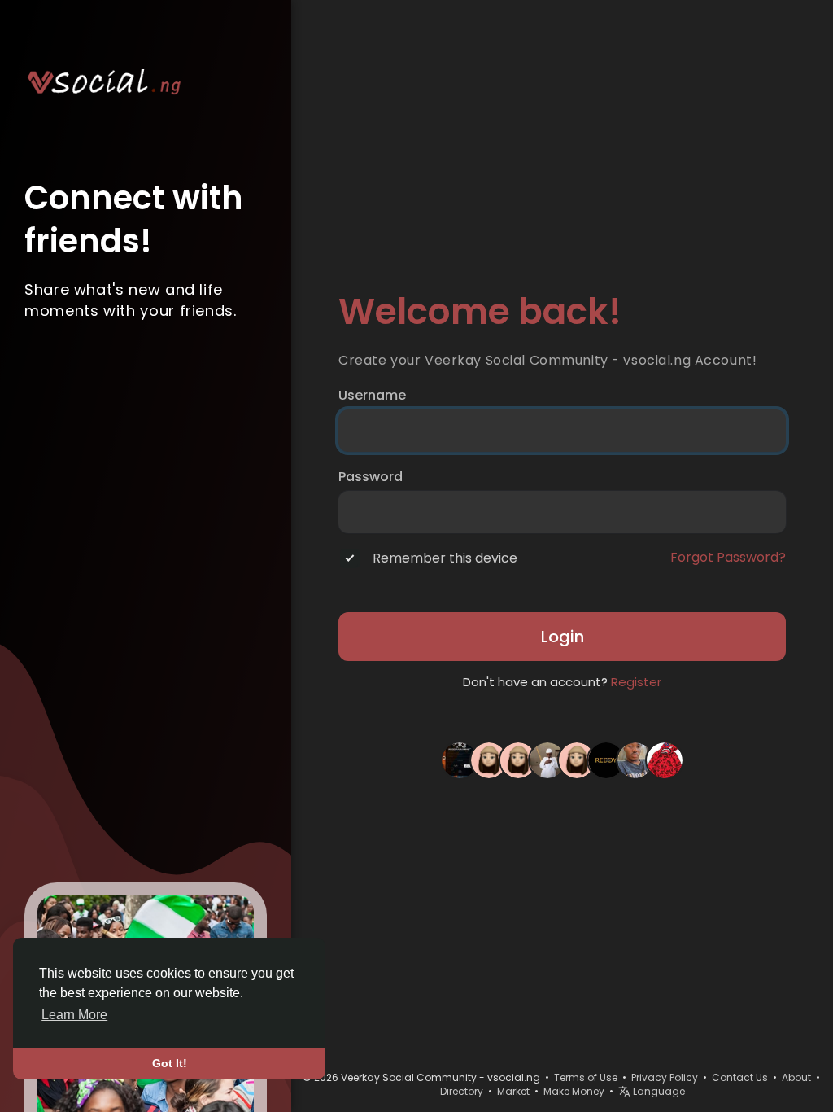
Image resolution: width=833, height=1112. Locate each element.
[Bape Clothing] (665, 759)
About (796, 1077)
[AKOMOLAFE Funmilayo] (518, 759)
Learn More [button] (74, 1015)
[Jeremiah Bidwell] (577, 759)
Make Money (573, 1091)
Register (636, 681)
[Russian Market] (460, 759)
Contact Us (740, 1077)
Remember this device (445, 558)
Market (513, 1091)
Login (562, 636)
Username (372, 396)
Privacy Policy (664, 1077)
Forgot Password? (728, 558)
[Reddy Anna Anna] (606, 759)
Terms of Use (585, 1077)
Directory (461, 1091)
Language (657, 1091)
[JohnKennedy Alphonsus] (547, 759)
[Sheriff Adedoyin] (635, 759)
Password (370, 477)
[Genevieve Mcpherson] (489, 759)
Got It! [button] (169, 1063)
